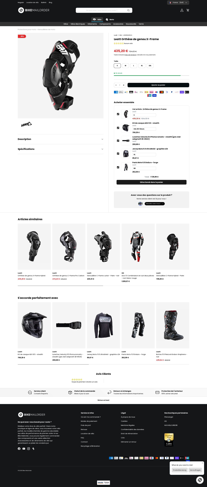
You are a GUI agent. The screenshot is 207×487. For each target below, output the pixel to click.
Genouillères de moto (46, 29)
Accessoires (118, 24)
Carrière (124, 421)
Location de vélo (32, 3)
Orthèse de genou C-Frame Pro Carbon (68, 275)
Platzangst (168, 417)
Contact (84, 442)
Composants (105, 24)
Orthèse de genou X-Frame (149, 109)
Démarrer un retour (128, 442)
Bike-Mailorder (27, 470)
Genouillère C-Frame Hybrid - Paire (170, 275)
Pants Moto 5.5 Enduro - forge (145, 162)
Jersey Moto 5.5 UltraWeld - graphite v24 (150, 149)
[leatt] (27, 124)
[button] (188, 10)
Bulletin (43, 3)
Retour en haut (103, 400)
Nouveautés (131, 24)
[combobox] (104, 10)
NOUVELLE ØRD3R (170, 425)
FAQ (82, 438)
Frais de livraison (130, 55)
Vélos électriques (78, 24)
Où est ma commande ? (91, 417)
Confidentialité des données (132, 429)
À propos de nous (128, 417)
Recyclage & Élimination (90, 446)
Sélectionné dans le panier (151, 182)
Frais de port (86, 425)
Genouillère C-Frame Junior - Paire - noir (103, 275)
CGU (123, 438)
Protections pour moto (27, 29)
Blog (50, 3)
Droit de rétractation (129, 433)
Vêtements (92, 24)
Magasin (21, 3)
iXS (165, 421)
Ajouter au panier (158, 85)
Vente (141, 24)
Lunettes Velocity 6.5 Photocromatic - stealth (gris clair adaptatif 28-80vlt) (156, 138)
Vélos (66, 24)
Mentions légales (128, 425)
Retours (84, 429)
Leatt (115, 35)
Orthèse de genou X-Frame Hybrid (31, 275)
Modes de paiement (89, 421)
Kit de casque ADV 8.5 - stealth (145, 123)
